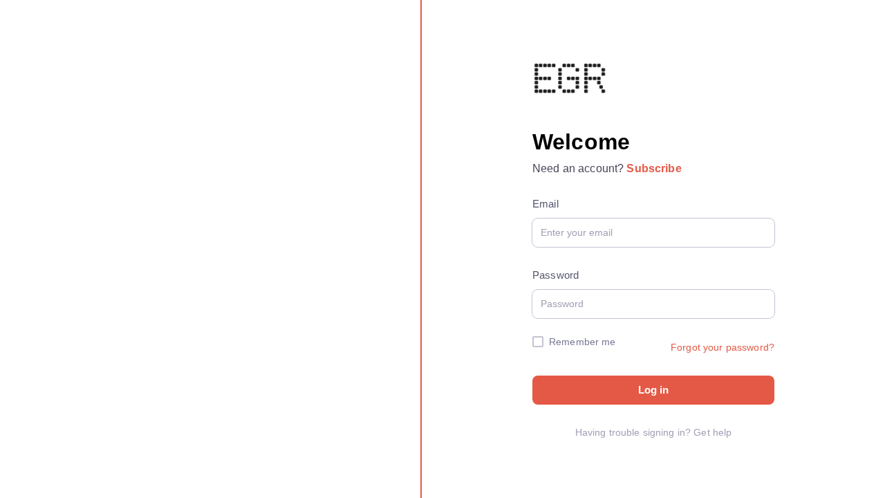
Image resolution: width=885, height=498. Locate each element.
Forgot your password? (722, 347)
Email (545, 204)
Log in (653, 390)
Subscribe (653, 168)
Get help (712, 432)
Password (555, 275)
